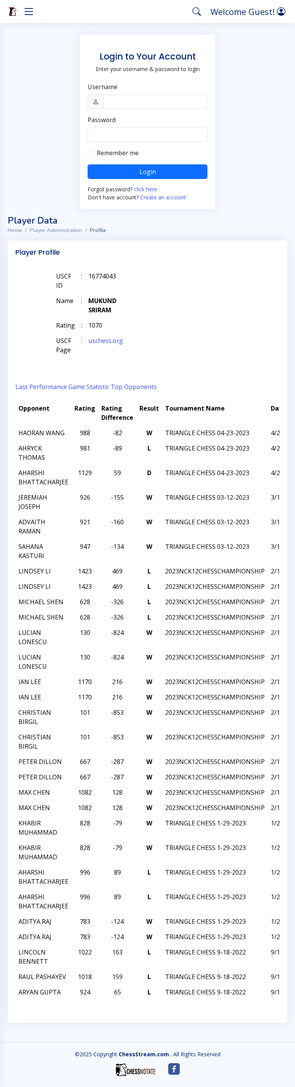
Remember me (118, 153)
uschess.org (105, 340)
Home (15, 230)
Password (102, 120)
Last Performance (41, 387)
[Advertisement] (193, 287)
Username (103, 87)
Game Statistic (88, 387)
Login (147, 171)
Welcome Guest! (243, 11)
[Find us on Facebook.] (174, 1069)
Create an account (163, 197)
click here (145, 189)
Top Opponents (134, 387)
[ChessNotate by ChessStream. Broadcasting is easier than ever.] (135, 1069)
